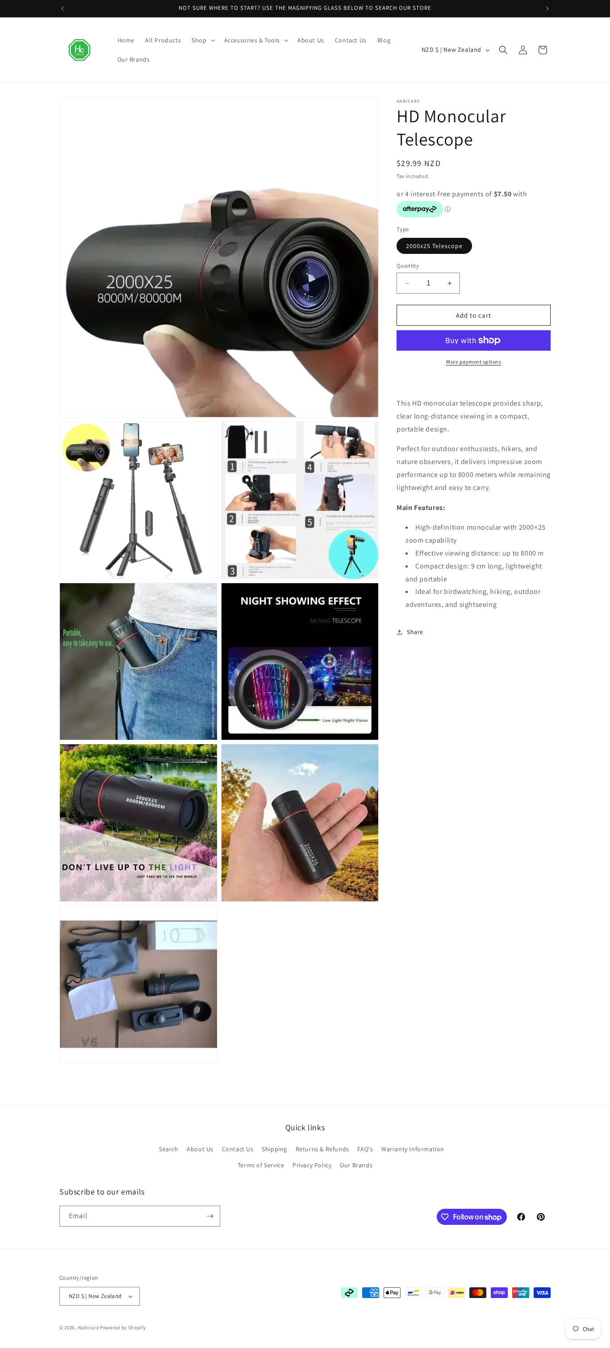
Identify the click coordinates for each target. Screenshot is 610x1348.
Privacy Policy (311, 1165)
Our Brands (356, 1165)
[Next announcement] (547, 8)
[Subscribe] (210, 1216)
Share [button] (415, 632)
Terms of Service (261, 1165)
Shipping (274, 1149)
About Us (200, 1149)
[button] (202, 40)
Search (169, 1149)
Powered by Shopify (123, 1327)
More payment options (473, 361)
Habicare (88, 1327)
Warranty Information (412, 1149)
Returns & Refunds (322, 1149)
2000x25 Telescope (434, 246)
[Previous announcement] (62, 8)
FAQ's (365, 1149)
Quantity (408, 266)
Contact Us (238, 1149)
